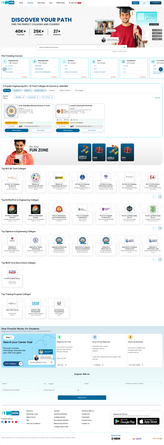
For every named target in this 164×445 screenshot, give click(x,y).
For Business (155, 3)
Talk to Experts (16, 130)
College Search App (61, 427)
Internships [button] (41, 3)
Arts (99, 61)
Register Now (82, 397)
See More (24, 77)
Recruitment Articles (61, 420)
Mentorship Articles (61, 423)
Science (71, 61)
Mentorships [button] (60, 3)
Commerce (131, 61)
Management (43, 61)
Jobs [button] (50, 3)
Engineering (13, 61)
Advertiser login (32, 414)
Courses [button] (30, 3)
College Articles (59, 417)
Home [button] (21, 3)
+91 (45, 384)
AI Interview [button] (73, 3)
